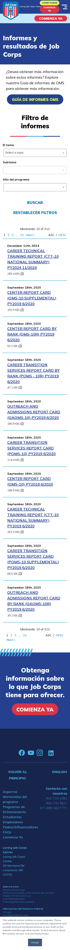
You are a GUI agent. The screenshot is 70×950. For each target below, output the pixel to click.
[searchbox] (6, 186)
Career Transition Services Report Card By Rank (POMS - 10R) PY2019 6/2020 (33, 373)
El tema (8, 145)
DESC (62, 235)
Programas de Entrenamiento (14, 809)
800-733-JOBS (56, 798)
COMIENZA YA (51, 18)
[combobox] (34, 153)
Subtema (9, 162)
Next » (30, 235)
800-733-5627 (56, 803)
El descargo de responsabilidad (18, 901)
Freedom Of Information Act (17, 895)
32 (22, 235)
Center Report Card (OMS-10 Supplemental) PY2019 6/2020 (31, 298)
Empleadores (13, 822)
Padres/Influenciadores (17, 827)
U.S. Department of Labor (15, 915)
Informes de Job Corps (14, 889)
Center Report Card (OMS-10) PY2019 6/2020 (30, 481)
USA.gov (7, 912)
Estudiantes (12, 817)
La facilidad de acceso (14, 898)
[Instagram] (40, 753)
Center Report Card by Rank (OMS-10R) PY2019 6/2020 (32, 334)
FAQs (7, 832)
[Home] (11, 10)
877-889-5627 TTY (53, 808)
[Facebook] (22, 753)
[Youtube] (31, 753)
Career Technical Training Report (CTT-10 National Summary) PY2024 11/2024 (33, 259)
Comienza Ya (49, 9)
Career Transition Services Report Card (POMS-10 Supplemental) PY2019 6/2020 (33, 559)
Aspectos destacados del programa (15, 797)
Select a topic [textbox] (14, 152)
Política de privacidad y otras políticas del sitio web (28, 892)
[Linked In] (51, 753)
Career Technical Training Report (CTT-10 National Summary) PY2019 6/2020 (33, 517)
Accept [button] (35, 942)
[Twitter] (45, 752)
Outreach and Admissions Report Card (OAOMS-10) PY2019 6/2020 (33, 412)
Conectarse (49, 2)
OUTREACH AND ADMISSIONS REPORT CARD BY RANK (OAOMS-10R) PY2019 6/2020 (33, 601)
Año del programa (16, 179)
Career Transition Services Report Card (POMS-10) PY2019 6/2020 (31, 448)
